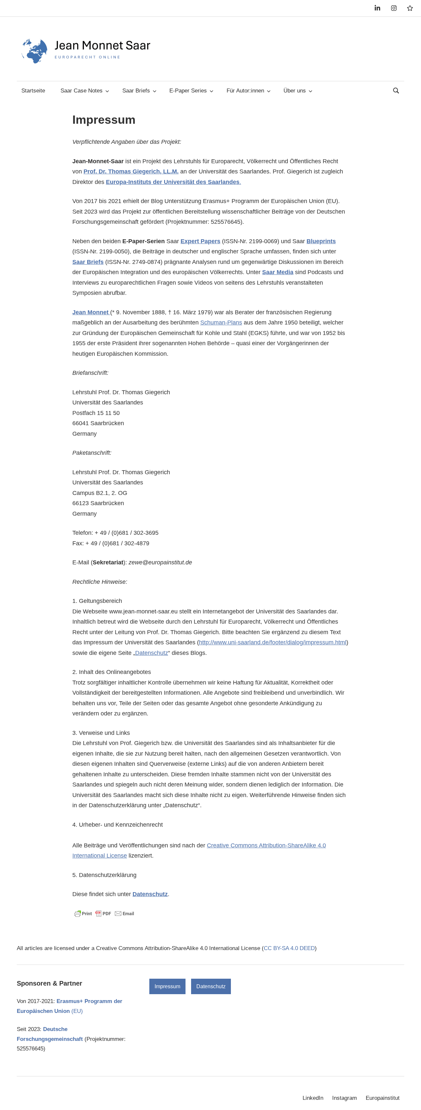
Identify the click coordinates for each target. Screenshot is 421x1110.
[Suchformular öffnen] (396, 90)
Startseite (33, 91)
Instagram (344, 1098)
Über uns (295, 91)
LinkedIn (313, 1098)
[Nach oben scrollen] (409, 1098)
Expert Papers (200, 241)
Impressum (167, 986)
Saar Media (277, 272)
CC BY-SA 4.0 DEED (289, 948)
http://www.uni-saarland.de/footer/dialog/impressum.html (272, 642)
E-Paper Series (188, 91)
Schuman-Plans (221, 322)
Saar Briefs (136, 91)
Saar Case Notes (82, 91)
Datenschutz (151, 653)
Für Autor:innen (245, 91)
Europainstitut (383, 1098)
